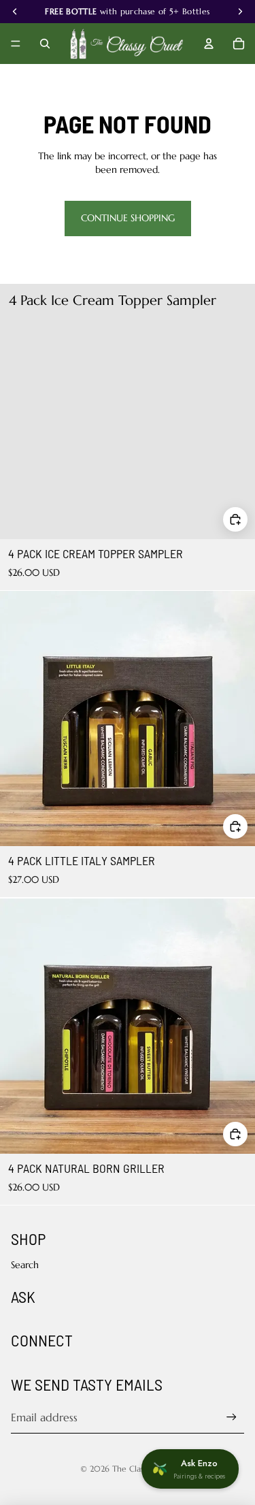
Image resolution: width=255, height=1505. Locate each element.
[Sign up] (231, 1416)
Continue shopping (128, 218)
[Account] (209, 44)
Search (25, 1265)
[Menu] (15, 43)
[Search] (45, 44)
